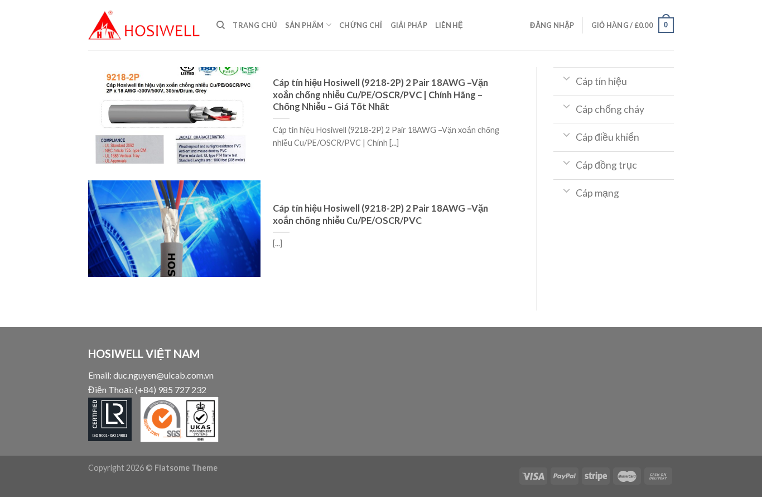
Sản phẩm (304, 25)
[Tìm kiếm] (220, 25)
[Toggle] (567, 77)
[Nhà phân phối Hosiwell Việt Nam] (144, 25)
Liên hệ (449, 25)
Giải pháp (408, 25)
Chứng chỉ (360, 25)
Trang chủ (255, 25)
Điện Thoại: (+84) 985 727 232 (147, 389)
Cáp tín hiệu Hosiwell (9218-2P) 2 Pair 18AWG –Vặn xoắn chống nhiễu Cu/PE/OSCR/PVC (380, 214)
